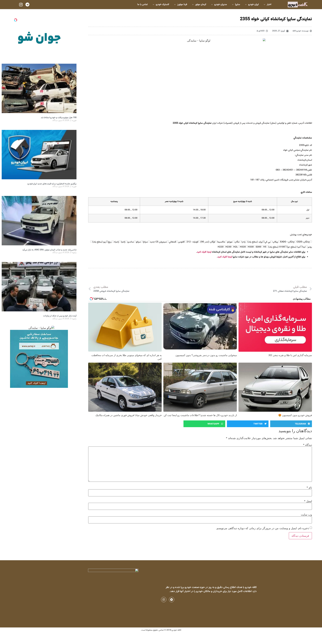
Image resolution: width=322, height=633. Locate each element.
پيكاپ (275, 242)
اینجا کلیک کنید (204, 252)
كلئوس (181, 242)
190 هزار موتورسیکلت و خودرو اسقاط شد (58, 117)
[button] (291, 423)
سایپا (237, 4)
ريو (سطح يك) (99, 242)
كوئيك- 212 (192, 242)
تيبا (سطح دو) (293, 247)
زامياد (116, 242)
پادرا (243, 242)
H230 (228, 247)
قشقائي (172, 242)
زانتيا (123, 242)
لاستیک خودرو (162, 4)
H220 (220, 247)
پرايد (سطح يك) (255, 242)
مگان (237, 242)
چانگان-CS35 (303, 242)
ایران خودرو (253, 4)
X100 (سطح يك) (276, 247)
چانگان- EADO (287, 242)
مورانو (229, 242)
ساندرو (130, 242)
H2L (235, 247)
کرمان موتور (200, 4)
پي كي (267, 242)
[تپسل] (15, 20)
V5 (264, 247)
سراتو (138, 242)
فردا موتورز (182, 4)
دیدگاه (307, 444)
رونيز (310, 247)
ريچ (110, 242)
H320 (243, 247)
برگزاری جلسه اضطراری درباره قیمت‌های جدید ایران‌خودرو (52, 184)
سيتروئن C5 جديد (158, 242)
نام (309, 487)
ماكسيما (221, 242)
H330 (251, 247)
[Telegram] (27, 4)
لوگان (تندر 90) (207, 242)
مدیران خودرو (220, 4)
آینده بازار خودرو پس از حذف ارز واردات (59, 316)
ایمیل (308, 501)
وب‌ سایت (306, 514)
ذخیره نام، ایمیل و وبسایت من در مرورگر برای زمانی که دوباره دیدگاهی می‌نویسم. (262, 528)
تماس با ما (142, 4)
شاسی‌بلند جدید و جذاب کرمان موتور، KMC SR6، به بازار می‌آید (49, 250)
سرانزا (145, 242)
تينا (303, 247)
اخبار (269, 4)
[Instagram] (21, 4)
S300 (258, 247)
